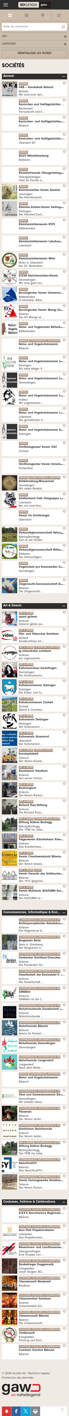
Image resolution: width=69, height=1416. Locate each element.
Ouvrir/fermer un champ (64, 76)
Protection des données (18, 1377)
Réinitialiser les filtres (34, 53)
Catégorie (9, 44)
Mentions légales (39, 1373)
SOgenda (34, 5)
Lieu (4, 36)
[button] (5, 5)
